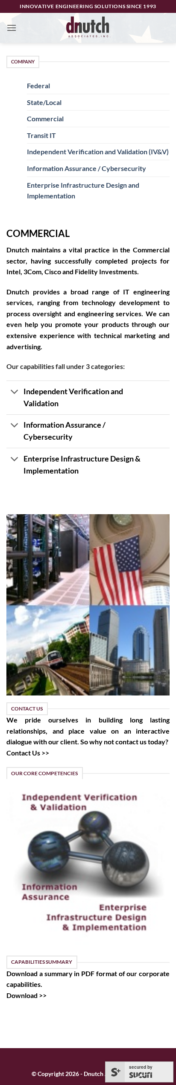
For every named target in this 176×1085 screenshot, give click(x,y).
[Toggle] (14, 392)
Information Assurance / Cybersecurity (86, 168)
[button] (11, 27)
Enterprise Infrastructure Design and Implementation (83, 190)
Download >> (26, 995)
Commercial (45, 118)
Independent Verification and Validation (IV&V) (98, 151)
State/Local (44, 102)
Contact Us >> (27, 753)
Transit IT (41, 135)
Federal (38, 85)
